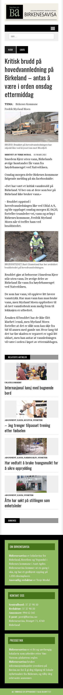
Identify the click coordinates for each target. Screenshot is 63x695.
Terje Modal (24, 154)
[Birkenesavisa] (31, 12)
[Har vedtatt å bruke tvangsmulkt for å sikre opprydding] (31, 453)
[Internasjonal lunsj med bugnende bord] (31, 378)
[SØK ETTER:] (31, 36)
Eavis (20, 420)
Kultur (28, 420)
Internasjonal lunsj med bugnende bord (29, 390)
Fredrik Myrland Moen (17, 109)
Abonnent (10, 420)
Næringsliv (30, 457)
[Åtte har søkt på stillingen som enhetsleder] (31, 490)
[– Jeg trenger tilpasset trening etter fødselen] (31, 415)
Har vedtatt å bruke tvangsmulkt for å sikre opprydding (31, 465)
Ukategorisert (13, 382)
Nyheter (38, 420)
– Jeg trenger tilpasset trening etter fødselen (27, 427)
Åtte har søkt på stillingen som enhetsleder (27, 502)
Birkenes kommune (27, 104)
